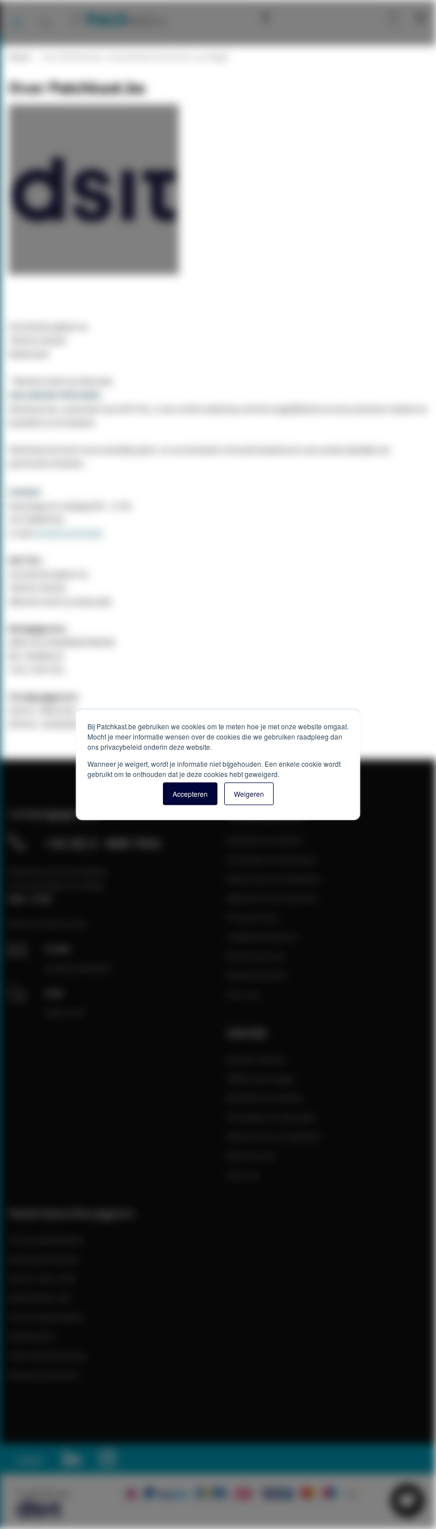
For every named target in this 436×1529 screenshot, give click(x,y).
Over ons (244, 994)
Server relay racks (42, 1278)
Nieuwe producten (44, 1374)
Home (19, 57)
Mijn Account (251, 1155)
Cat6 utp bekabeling (47, 1355)
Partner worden (256, 1059)
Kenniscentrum (291, 17)
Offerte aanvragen (261, 1078)
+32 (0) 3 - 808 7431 (103, 843)
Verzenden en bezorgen (272, 859)
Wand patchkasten (44, 1259)
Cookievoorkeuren (262, 936)
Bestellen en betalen (265, 840)
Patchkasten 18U (40, 1297)
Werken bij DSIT (257, 975)
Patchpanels (32, 1336)
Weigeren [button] (249, 794)
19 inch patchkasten (47, 1239)
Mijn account (355, 17)
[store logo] (117, 18)
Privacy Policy (252, 917)
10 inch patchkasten (47, 1316)
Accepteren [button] (190, 794)
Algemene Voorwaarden (272, 898)
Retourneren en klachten (274, 878)
